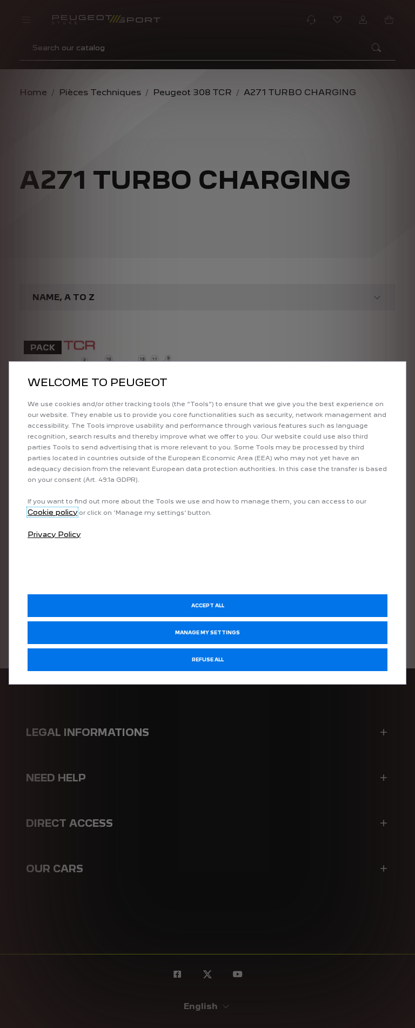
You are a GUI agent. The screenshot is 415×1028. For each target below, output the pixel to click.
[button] (207, 632)
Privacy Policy (54, 534)
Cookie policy (52, 512)
